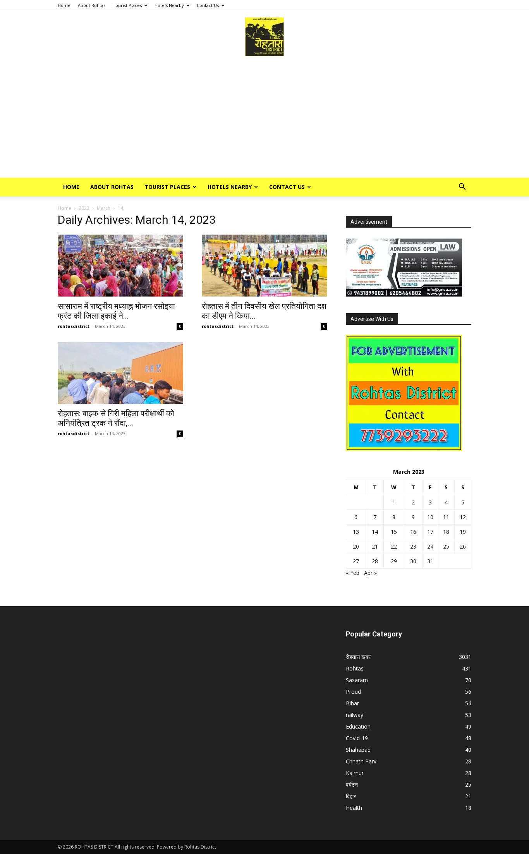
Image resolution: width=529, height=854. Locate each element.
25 (446, 546)
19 (463, 531)
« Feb (352, 572)
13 (356, 531)
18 (446, 531)
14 (375, 531)
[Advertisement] (264, 119)
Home (64, 5)
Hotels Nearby (169, 5)
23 (413, 546)
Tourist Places (127, 5)
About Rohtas (91, 5)
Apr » (370, 572)
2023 (84, 208)
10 (430, 517)
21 (375, 546)
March (103, 208)
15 (394, 531)
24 (430, 546)
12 (463, 517)
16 (413, 531)
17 (430, 531)
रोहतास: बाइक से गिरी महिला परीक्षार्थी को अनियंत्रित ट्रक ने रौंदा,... (116, 418)
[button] (462, 187)
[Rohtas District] (264, 36)
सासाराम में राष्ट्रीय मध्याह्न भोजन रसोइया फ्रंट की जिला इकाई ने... (116, 311)
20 (356, 546)
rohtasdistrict (73, 326)
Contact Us (208, 5)
